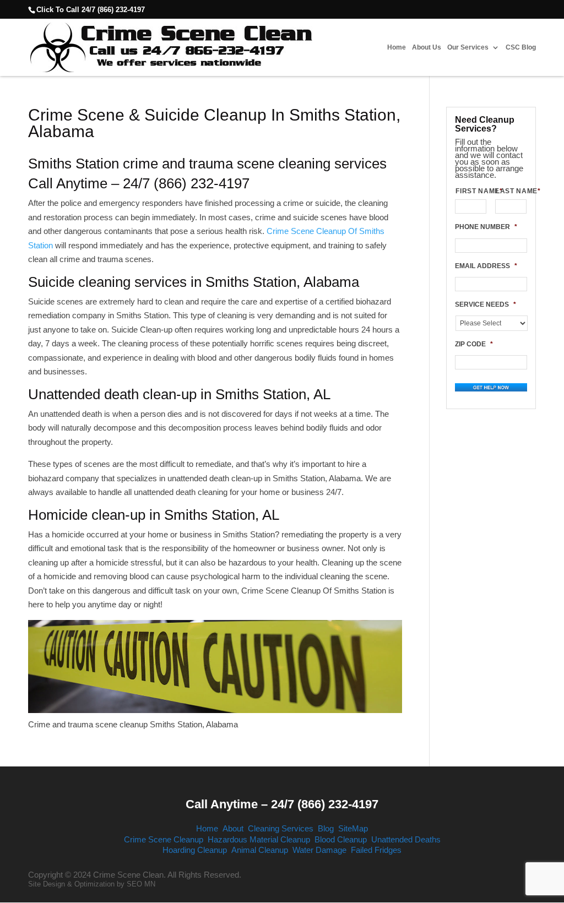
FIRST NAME (470, 191)
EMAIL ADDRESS (486, 266)
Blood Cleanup (340, 839)
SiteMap (353, 828)
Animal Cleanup (259, 850)
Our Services (468, 47)
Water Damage (319, 850)
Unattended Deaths (406, 839)
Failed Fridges (376, 850)
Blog (326, 828)
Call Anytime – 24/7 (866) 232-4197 (282, 804)
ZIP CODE (474, 344)
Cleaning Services (280, 828)
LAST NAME (511, 191)
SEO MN (141, 884)
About (233, 828)
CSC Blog (521, 47)
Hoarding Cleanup (194, 850)
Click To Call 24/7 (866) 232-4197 (90, 10)
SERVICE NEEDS (485, 304)
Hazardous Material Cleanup (259, 839)
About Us (426, 47)
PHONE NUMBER (486, 227)
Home (396, 47)
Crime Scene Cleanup (163, 839)
